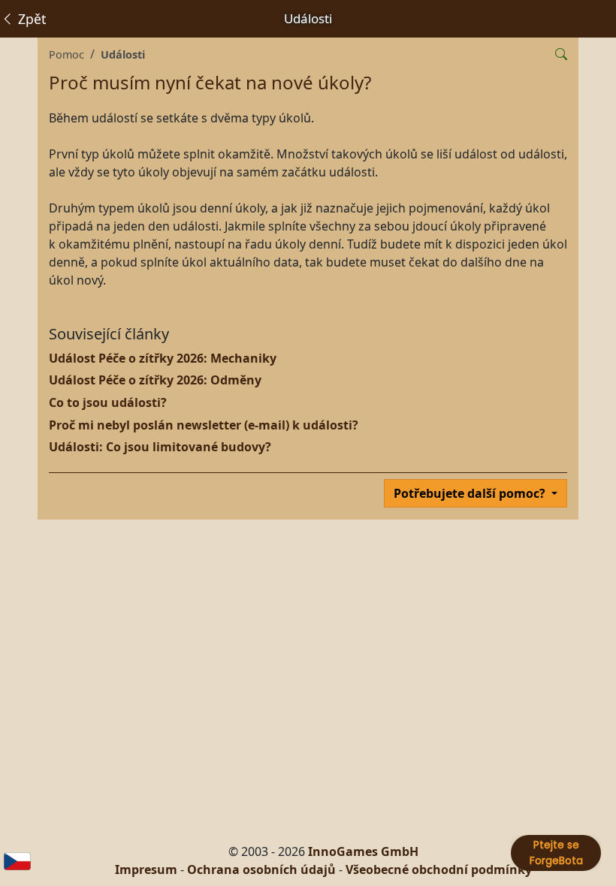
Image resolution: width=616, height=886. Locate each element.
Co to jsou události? (108, 402)
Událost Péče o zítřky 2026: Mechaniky (162, 358)
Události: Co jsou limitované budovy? (160, 446)
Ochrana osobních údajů (261, 869)
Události (123, 54)
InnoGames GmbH (363, 851)
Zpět (30, 19)
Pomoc (66, 54)
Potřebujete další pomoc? (471, 493)
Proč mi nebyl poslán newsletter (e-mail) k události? (203, 425)
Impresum (146, 869)
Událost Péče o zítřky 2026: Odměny (155, 380)
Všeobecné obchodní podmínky (439, 869)
